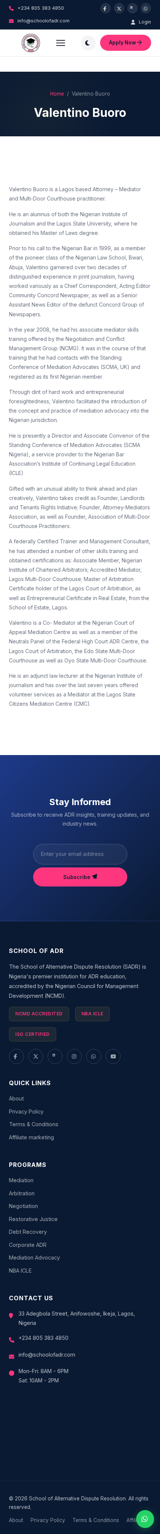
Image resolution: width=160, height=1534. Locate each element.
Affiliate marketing (31, 1137)
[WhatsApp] (93, 1056)
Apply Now (123, 43)
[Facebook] (16, 1056)
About (16, 1098)
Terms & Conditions (33, 1124)
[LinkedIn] (55, 1056)
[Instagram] (74, 1056)
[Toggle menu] (60, 43)
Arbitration (22, 1193)
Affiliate (135, 1520)
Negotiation (23, 1206)
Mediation (21, 1180)
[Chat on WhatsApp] (145, 1519)
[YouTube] (113, 1056)
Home (57, 94)
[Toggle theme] (88, 42)
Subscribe (77, 877)
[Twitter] (35, 1056)
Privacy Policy (26, 1111)
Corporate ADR (28, 1245)
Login (144, 22)
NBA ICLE (20, 1270)
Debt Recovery (28, 1232)
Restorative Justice (33, 1219)
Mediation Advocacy (34, 1257)
